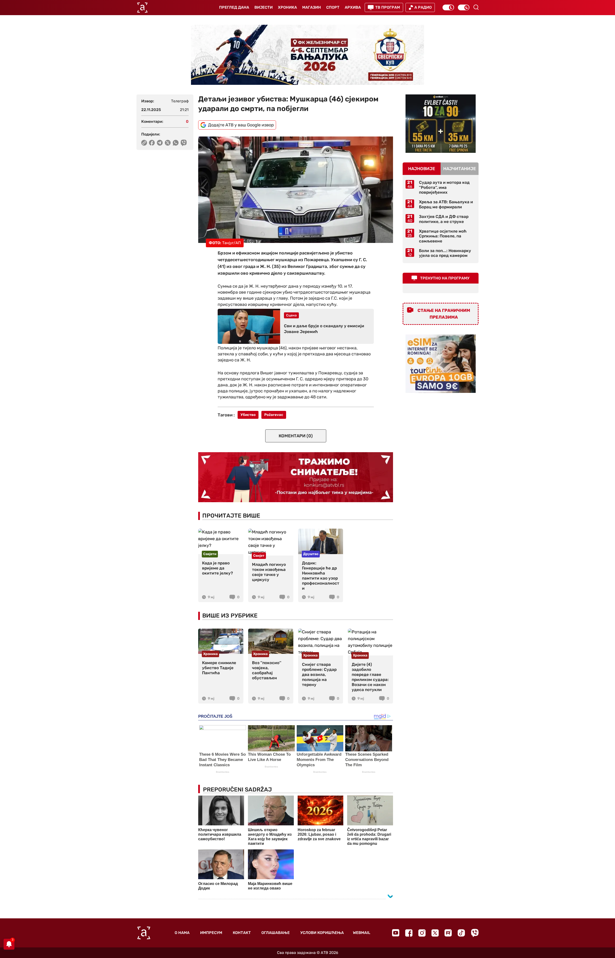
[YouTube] (395, 932)
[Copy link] (144, 143)
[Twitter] (435, 933)
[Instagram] (422, 933)
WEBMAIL (361, 932)
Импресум (211, 932)
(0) (296, 436)
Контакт (242, 932)
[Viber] (475, 933)
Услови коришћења (322, 932)
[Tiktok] (461, 933)
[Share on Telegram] (160, 143)
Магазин (311, 7)
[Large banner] (307, 55)
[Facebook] (408, 933)
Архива (353, 7)
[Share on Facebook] (152, 143)
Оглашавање (275, 932)
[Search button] (476, 7)
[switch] (448, 7)
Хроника (287, 7)
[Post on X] (168, 143)
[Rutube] (448, 933)
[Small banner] (441, 123)
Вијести (263, 7)
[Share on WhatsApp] (176, 143)
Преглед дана (234, 7)
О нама (182, 932)
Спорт (332, 7)
